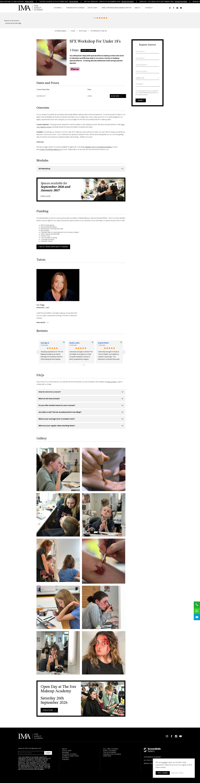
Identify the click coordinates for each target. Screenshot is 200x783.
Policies (65, 757)
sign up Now (48, 710)
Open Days (107, 756)
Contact (65, 759)
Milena (43, 343)
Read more (71, 1)
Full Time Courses (110, 749)
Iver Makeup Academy (30, 7)
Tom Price (73, 343)
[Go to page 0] (77, 364)
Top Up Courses (109, 752)
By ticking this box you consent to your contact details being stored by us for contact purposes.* (147, 92)
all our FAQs (111, 382)
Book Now (115, 96)
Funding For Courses (112, 754)
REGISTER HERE (125, 1)
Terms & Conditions (70, 756)
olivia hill (101, 343)
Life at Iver (66, 750)
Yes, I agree (163, 773)
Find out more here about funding (53, 247)
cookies (164, 762)
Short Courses (109, 750)
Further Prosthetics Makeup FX (51, 149)
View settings (177, 773)
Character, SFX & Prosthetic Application (98, 147)
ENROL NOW (45, 196)
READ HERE (26, 1)
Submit (48, 753)
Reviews (65, 752)
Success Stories (69, 754)
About (64, 749)
